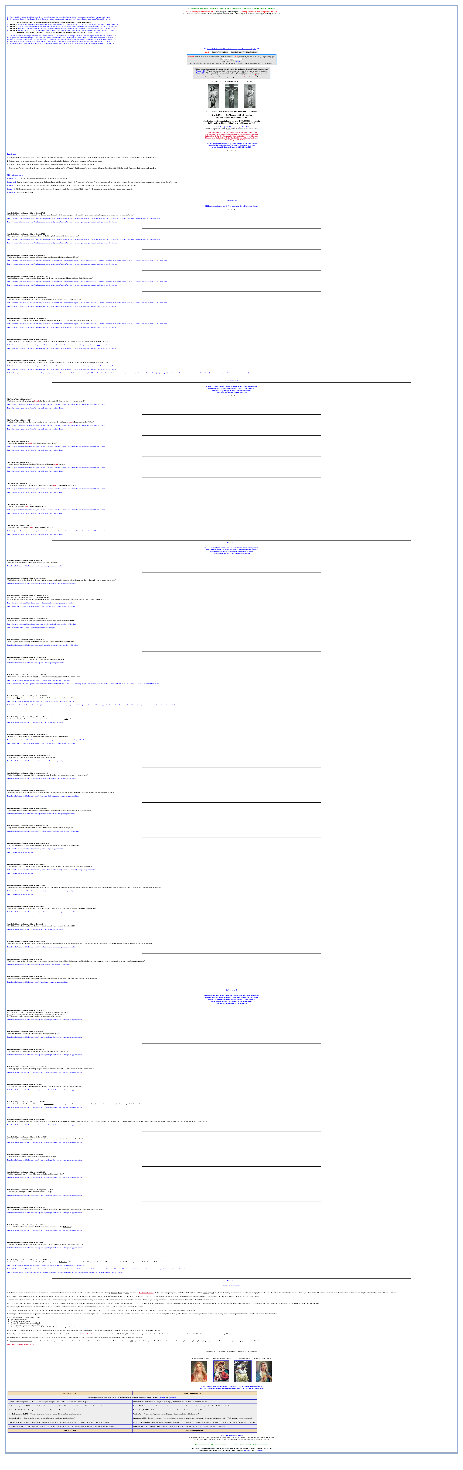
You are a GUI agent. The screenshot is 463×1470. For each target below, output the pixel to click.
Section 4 (110, 37)
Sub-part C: (11, 189)
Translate (238, 61)
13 (116, 24)
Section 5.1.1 (259, 1450)
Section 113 (110, 41)
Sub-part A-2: (11, 182)
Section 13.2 (113, 26)
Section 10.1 (111, 36)
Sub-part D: (11, 192)
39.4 (114, 39)
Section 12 (111, 24)
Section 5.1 (247, 1450)
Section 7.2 (110, 43)
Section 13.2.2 (110, 28)
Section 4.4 (172, 1397)
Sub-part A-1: (11, 178)
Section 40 (99, 32)
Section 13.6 (113, 30)
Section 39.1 (108, 39)
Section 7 (62, 36)
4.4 (115, 37)
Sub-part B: (11, 185)
